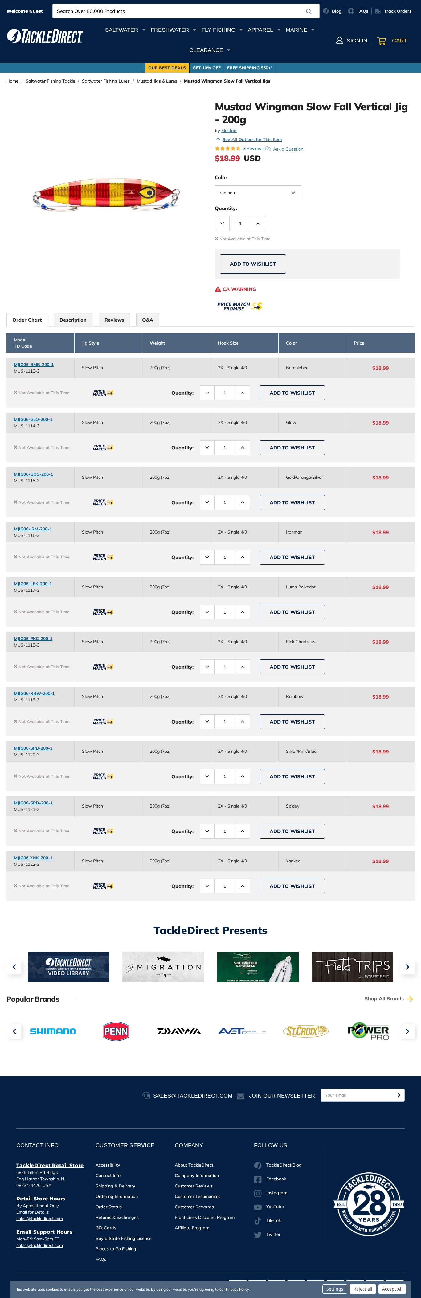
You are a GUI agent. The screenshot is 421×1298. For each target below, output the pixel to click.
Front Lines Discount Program (205, 1217)
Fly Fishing (218, 30)
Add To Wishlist (253, 264)
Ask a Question (288, 148)
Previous (13, 967)
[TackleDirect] (45, 36)
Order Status (109, 1207)
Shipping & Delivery (115, 1186)
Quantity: (226, 208)
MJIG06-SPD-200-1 (33, 803)
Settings (334, 1289)
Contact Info (108, 1175)
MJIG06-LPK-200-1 (33, 584)
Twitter (273, 1234)
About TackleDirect (194, 1165)
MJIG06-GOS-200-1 (33, 474)
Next (407, 967)
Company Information (197, 1175)
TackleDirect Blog (284, 1165)
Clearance (206, 50)
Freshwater (170, 30)
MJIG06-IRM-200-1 (33, 529)
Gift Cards (106, 1228)
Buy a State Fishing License (124, 1238)
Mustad (229, 130)
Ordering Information (117, 1196)
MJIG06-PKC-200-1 (33, 638)
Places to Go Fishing (116, 1249)
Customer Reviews (194, 1186)
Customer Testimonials (197, 1196)
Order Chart (27, 320)
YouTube (275, 1206)
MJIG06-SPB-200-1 (33, 748)
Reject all (363, 1289)
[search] (308, 11)
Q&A (147, 320)
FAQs (101, 1259)
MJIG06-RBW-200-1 (34, 693)
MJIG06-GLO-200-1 (33, 419)
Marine (296, 30)
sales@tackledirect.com (39, 1218)
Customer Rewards (194, 1207)
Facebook (276, 1179)
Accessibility (108, 1165)
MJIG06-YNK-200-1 (33, 858)
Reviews (114, 320)
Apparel (260, 30)
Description (73, 320)
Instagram (276, 1192)
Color (221, 177)
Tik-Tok (273, 1220)
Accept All (392, 1289)
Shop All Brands (385, 998)
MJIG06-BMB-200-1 (34, 364)
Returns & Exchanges (117, 1217)
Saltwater (121, 30)
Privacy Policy (237, 1289)
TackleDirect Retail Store (50, 1165)
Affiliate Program (192, 1228)
